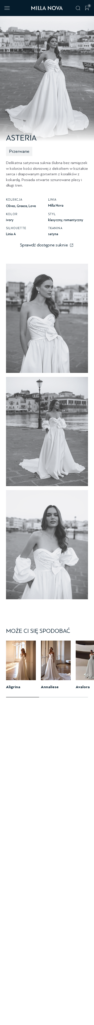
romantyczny (73, 220)
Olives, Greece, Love (21, 206)
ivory (10, 220)
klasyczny (55, 220)
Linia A (11, 234)
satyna (53, 234)
